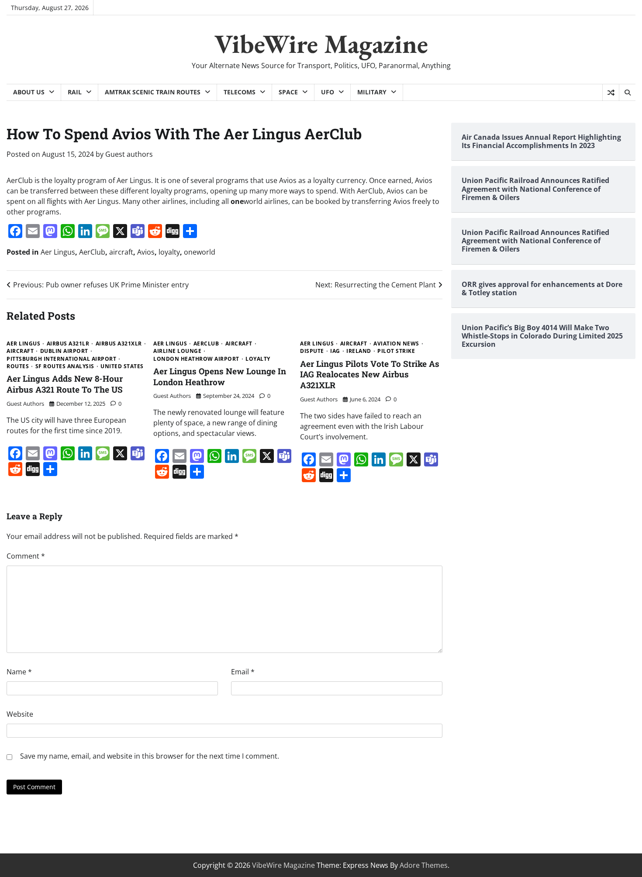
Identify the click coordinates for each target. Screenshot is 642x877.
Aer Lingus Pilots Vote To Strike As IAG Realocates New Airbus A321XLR (369, 374)
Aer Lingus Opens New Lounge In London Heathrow (219, 376)
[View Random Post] (611, 92)
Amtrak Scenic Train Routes (152, 92)
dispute (312, 351)
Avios (146, 252)
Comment (26, 556)
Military (372, 92)
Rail (75, 92)
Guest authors (129, 154)
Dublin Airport (64, 351)
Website (20, 714)
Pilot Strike (396, 351)
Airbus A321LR (68, 343)
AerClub (92, 252)
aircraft (121, 252)
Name (19, 672)
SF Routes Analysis (64, 366)
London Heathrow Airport (196, 359)
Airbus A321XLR (119, 343)
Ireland (358, 351)
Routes (18, 366)
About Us (29, 92)
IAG (335, 351)
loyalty (169, 252)
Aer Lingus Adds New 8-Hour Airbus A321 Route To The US (65, 384)
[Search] (627, 92)
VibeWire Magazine (321, 44)
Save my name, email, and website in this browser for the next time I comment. (149, 756)
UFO (327, 92)
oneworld (199, 252)
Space (288, 92)
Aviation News (396, 343)
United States (122, 366)
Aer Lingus (58, 252)
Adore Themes (424, 865)
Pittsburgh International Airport (61, 359)
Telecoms (239, 92)
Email (243, 672)
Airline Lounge (177, 351)
